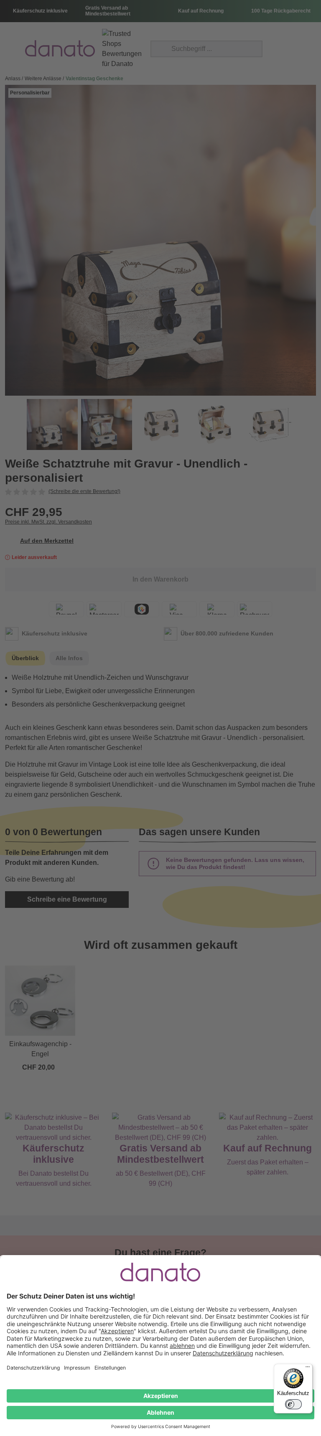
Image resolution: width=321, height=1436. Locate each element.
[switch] (293, 1404)
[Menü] (308, 1369)
